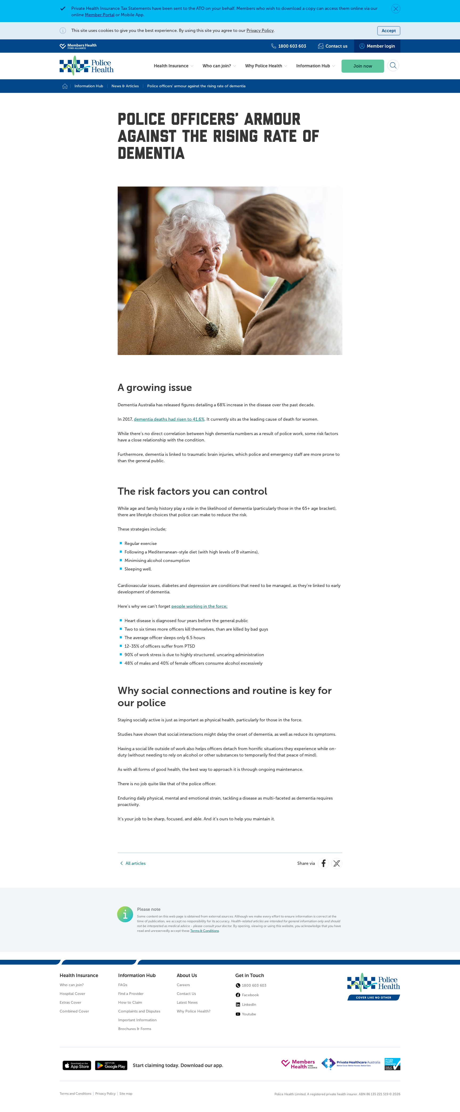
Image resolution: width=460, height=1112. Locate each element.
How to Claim (130, 1002)
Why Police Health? (194, 1011)
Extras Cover (70, 1002)
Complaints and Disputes (139, 1011)
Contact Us (186, 993)
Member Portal (99, 14)
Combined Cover (74, 1011)
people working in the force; (199, 606)
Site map (126, 1094)
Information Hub (137, 975)
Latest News (187, 1002)
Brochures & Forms (134, 1029)
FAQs (122, 985)
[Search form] (393, 65)
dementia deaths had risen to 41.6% (169, 419)
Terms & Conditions (204, 931)
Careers (183, 985)
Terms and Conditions (75, 1094)
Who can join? (72, 985)
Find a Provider (130, 993)
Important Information (137, 1020)
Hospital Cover (72, 993)
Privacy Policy (260, 30)
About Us (187, 975)
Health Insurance (79, 975)
